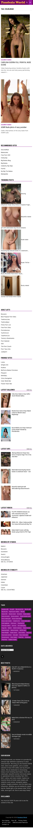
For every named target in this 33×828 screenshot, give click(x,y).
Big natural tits (19, 609)
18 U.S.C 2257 (6, 822)
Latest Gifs (5, 449)
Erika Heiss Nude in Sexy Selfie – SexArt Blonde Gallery (21, 395)
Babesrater (4, 152)
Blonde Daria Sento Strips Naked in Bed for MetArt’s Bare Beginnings (21, 412)
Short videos (14, 637)
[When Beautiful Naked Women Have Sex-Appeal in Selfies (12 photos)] (6, 684)
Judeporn (4, 352)
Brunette (19, 614)
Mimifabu (4, 375)
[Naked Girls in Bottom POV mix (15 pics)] (6, 718)
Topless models (12, 639)
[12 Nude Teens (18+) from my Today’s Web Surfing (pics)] (6, 701)
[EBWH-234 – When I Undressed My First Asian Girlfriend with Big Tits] (6, 522)
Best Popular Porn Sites (8, 317)
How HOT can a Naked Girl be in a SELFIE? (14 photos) (21, 668)
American (4, 574)
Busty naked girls (6, 618)
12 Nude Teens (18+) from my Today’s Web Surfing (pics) (20, 701)
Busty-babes (26, 614)
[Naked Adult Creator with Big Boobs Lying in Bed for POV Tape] (6, 530)
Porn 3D (13, 820)
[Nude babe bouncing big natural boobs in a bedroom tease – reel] (6, 470)
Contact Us (5, 824)
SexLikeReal (5, 149)
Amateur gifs (5, 609)
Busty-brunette (6, 616)
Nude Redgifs (5, 632)
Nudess (3, 367)
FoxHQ (3, 168)
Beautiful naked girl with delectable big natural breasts (20, 487)
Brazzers (4, 314)
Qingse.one (4, 365)
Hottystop (4, 158)
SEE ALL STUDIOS (7, 562)
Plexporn (4, 373)
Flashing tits (21, 623)
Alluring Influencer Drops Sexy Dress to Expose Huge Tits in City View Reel (21, 454)
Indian (3, 582)
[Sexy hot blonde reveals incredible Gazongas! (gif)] (6, 734)
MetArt (3, 546)
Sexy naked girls (23, 635)
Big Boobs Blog (6, 160)
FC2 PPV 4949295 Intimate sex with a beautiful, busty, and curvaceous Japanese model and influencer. (21, 514)
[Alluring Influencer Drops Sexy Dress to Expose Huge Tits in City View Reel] (6, 453)
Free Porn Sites (6, 327)
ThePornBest (5, 322)
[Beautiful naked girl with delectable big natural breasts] (6, 487)
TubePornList (5, 335)
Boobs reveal (12, 614)
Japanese (4, 577)
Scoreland (4, 551)
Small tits (21, 637)
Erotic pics (13, 623)
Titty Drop (4, 639)
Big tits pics (5, 611)
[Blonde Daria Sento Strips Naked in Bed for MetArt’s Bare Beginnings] (6, 411)
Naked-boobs (26, 628)
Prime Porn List (6, 325)
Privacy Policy (22, 820)
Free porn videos (6, 625)
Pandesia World (22, 817)
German (3, 579)
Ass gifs (12, 609)
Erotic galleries (5, 623)
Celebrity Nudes (6, 59)
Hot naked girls (21, 625)
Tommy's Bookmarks (7, 338)
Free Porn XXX (5, 155)
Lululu (3, 362)
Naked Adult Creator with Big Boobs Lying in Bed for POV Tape (21, 531)
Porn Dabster (5, 341)
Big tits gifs (28, 609)
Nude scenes (13, 632)
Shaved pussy (5, 637)
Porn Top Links (5, 349)
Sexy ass (28, 632)
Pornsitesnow (5, 330)
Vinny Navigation (6, 378)
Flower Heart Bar (6, 383)
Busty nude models (7, 621)
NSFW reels (23, 630)
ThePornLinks (5, 319)
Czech (3, 587)
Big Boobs (4, 163)
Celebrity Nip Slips (7, 166)
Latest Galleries (8, 390)
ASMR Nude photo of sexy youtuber (14, 127)
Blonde (22, 611)
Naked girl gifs (5, 630)
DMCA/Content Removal (20, 822)
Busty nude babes (16, 618)
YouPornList (5, 333)
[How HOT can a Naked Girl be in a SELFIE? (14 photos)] (6, 667)
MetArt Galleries (17, 628)
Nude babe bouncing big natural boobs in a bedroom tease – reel (21, 470)
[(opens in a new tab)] (15, 36)
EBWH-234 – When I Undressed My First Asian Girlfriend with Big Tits (22, 523)
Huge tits (4, 628)
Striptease (27, 637)
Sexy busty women (6, 635)
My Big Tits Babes (7, 171)
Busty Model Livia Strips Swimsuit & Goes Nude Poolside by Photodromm (22, 429)
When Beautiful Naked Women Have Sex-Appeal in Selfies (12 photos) (21, 685)
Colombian (4, 585)
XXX (2, 343)
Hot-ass (14, 625)
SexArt (3, 554)
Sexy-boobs (22, 632)
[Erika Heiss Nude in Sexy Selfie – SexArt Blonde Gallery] (6, 394)
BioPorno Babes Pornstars (9, 370)
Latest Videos (6, 508)
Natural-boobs (14, 630)
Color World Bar (6, 381)
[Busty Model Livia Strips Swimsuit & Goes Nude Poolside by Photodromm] (6, 428)
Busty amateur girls (25, 616)
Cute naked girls (25, 621)
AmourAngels (5, 557)
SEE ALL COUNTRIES (8, 590)
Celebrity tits (16, 621)
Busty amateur (15, 616)
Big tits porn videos (14, 611)
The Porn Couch (6, 346)
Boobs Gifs (4, 614)
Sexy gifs (15, 635)
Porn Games (5, 820)
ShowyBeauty (5, 560)
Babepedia (4, 174)
